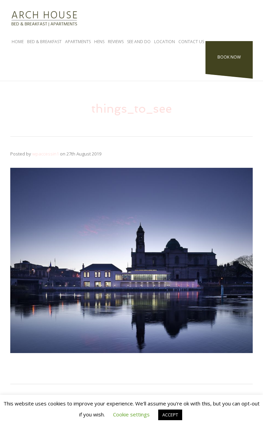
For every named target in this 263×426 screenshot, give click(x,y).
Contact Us (191, 42)
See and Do (139, 42)
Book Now (229, 57)
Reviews (116, 42)
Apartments (78, 42)
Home (18, 42)
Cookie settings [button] (131, 414)
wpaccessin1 (45, 154)
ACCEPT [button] (170, 415)
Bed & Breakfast (44, 42)
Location (164, 42)
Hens (99, 42)
